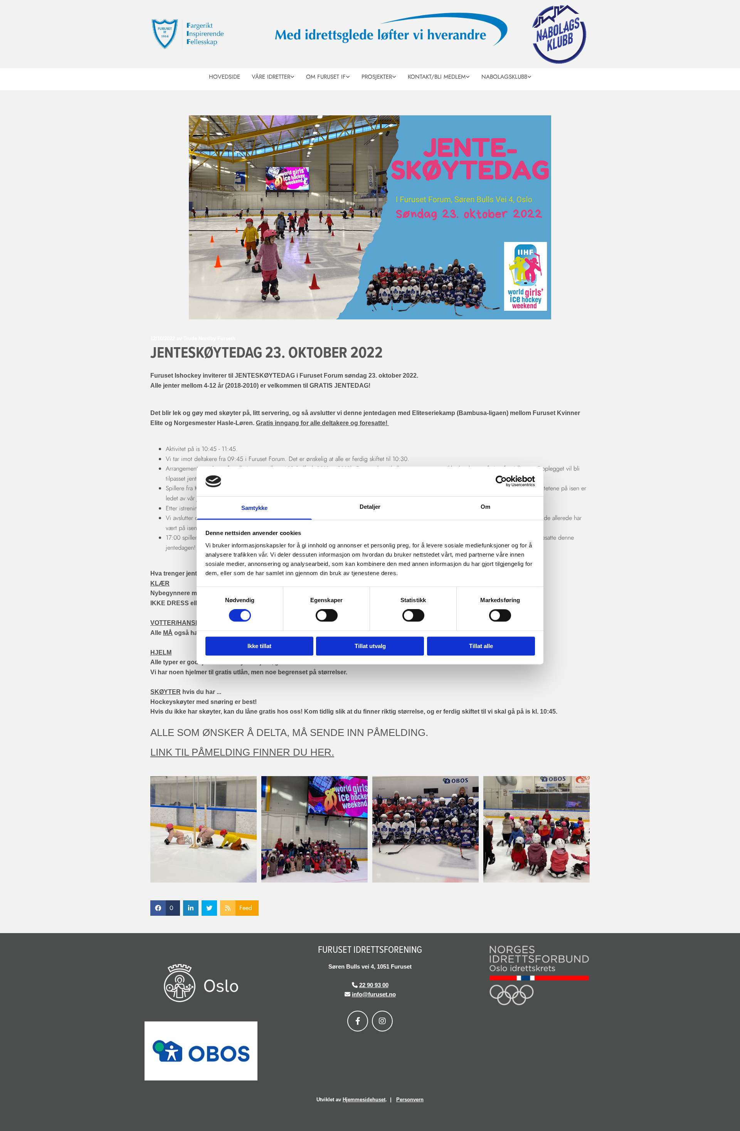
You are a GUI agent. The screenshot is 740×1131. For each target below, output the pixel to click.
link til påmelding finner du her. (242, 752)
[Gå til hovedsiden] (203, 34)
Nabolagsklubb (504, 77)
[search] (587, 87)
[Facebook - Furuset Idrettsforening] (357, 1021)
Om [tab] (485, 506)
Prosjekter (377, 77)
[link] (273, 76)
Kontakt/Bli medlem (437, 77)
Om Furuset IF (326, 77)
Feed (245, 907)
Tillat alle (481, 646)
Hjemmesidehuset (364, 1099)
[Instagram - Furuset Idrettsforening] (382, 1021)
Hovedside (224, 77)
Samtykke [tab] (254, 508)
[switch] (327, 615)
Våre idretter (271, 77)
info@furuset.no (374, 994)
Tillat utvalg (370, 646)
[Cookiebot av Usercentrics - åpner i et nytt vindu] (501, 481)
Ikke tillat (259, 646)
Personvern (410, 1099)
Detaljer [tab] (370, 506)
